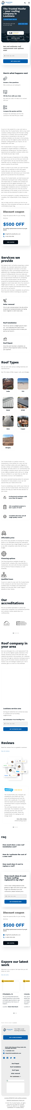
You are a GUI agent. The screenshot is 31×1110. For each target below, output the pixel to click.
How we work (15, 38)
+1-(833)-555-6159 (10, 937)
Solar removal (15, 1073)
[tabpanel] (8, 624)
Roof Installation (15, 1067)
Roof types (15, 1070)
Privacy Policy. (20, 1107)
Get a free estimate (15, 1037)
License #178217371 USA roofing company (15, 1098)
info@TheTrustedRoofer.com (12, 234)
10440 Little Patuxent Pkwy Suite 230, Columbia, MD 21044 (15, 1048)
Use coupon (10, 242)
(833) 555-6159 (23, 24)
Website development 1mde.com (15, 1100)
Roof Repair (15, 1063)
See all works (5, 974)
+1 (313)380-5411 (9, 1050)
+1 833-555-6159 (9, 236)
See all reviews (5, 751)
